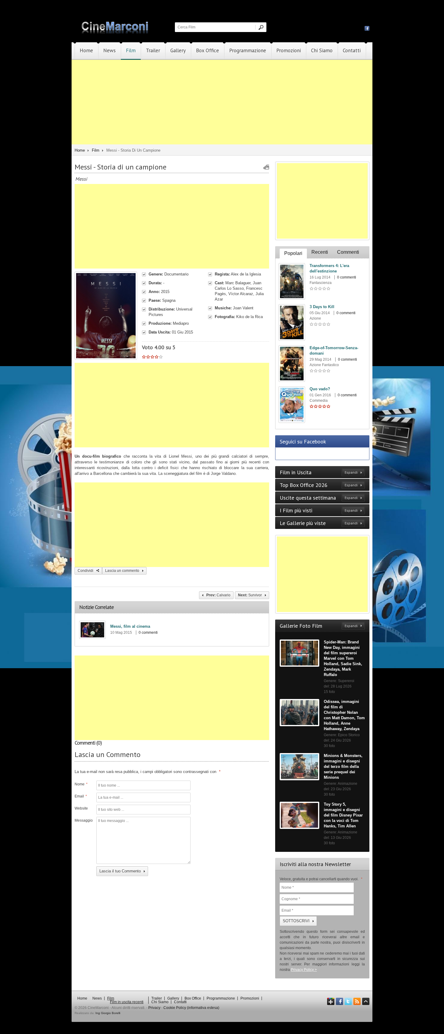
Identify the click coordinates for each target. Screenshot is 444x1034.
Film (131, 50)
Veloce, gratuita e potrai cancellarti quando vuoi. (321, 879)
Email (81, 796)
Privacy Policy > (304, 970)
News (109, 50)
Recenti (319, 252)
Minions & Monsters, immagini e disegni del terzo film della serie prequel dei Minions (343, 766)
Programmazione (247, 50)
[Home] (115, 32)
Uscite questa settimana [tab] (319, 497)
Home (86, 50)
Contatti (352, 50)
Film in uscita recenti (126, 1002)
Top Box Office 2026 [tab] (319, 485)
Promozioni (288, 50)
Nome (81, 784)
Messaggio (83, 820)
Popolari (293, 253)
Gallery (178, 50)
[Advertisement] (222, 102)
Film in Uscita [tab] (319, 472)
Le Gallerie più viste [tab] (319, 523)
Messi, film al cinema (130, 626)
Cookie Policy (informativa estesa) (191, 1008)
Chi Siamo (322, 50)
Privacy (154, 1008)
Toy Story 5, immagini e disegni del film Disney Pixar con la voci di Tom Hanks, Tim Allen (343, 815)
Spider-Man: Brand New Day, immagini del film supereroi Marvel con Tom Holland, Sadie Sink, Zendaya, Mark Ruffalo (343, 658)
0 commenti (148, 632)
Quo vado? (320, 389)
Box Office (207, 50)
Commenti (348, 252)
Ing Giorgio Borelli (107, 1013)
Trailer (153, 50)
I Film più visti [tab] (319, 510)
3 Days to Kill (322, 306)
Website (81, 808)
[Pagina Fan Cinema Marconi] (367, 28)
